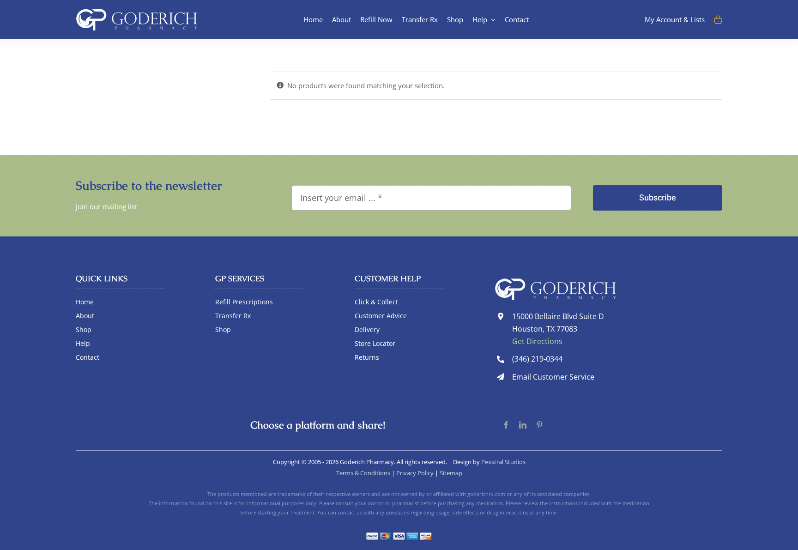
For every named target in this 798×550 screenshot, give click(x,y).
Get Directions (537, 341)
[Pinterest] (539, 425)
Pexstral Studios (503, 462)
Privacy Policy (415, 473)
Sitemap (451, 473)
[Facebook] (506, 425)
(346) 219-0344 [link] (537, 359)
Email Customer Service (553, 377)
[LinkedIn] (522, 425)
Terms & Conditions (363, 473)
